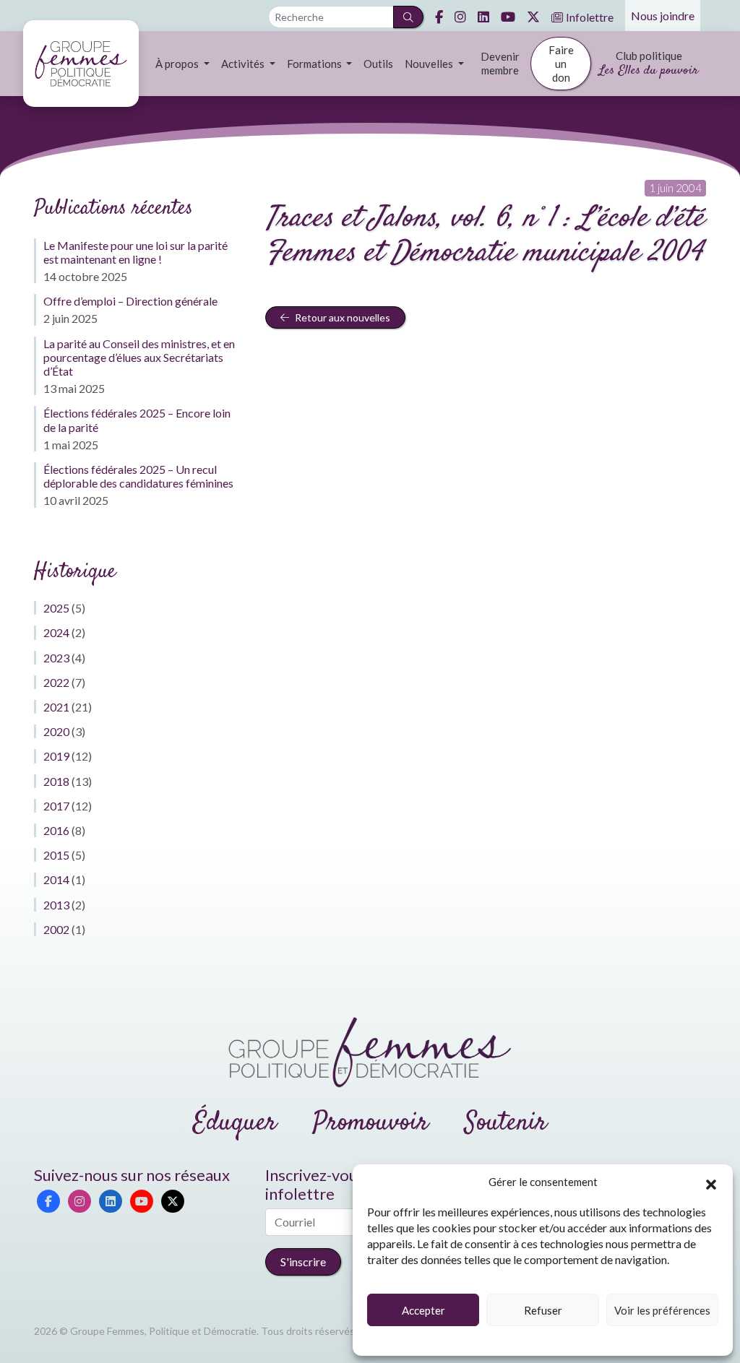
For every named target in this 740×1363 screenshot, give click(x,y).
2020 (56, 731)
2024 (56, 632)
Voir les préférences (662, 1310)
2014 (56, 879)
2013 (56, 905)
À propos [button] (178, 63)
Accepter (423, 1310)
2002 (56, 929)
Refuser (543, 1310)
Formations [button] (315, 63)
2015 (56, 855)
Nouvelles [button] (430, 63)
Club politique (648, 64)
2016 (56, 830)
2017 (56, 806)
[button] (711, 1182)
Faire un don (561, 63)
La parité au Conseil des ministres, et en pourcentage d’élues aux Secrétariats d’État (139, 357)
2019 (56, 756)
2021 (56, 707)
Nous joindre (662, 15)
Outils (378, 63)
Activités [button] (244, 63)
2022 (56, 682)
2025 (56, 608)
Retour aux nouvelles (341, 317)
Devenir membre (500, 63)
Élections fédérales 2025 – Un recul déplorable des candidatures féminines (138, 476)
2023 (56, 658)
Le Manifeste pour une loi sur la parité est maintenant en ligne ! (135, 252)
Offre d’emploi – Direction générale (130, 301)
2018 (56, 781)
